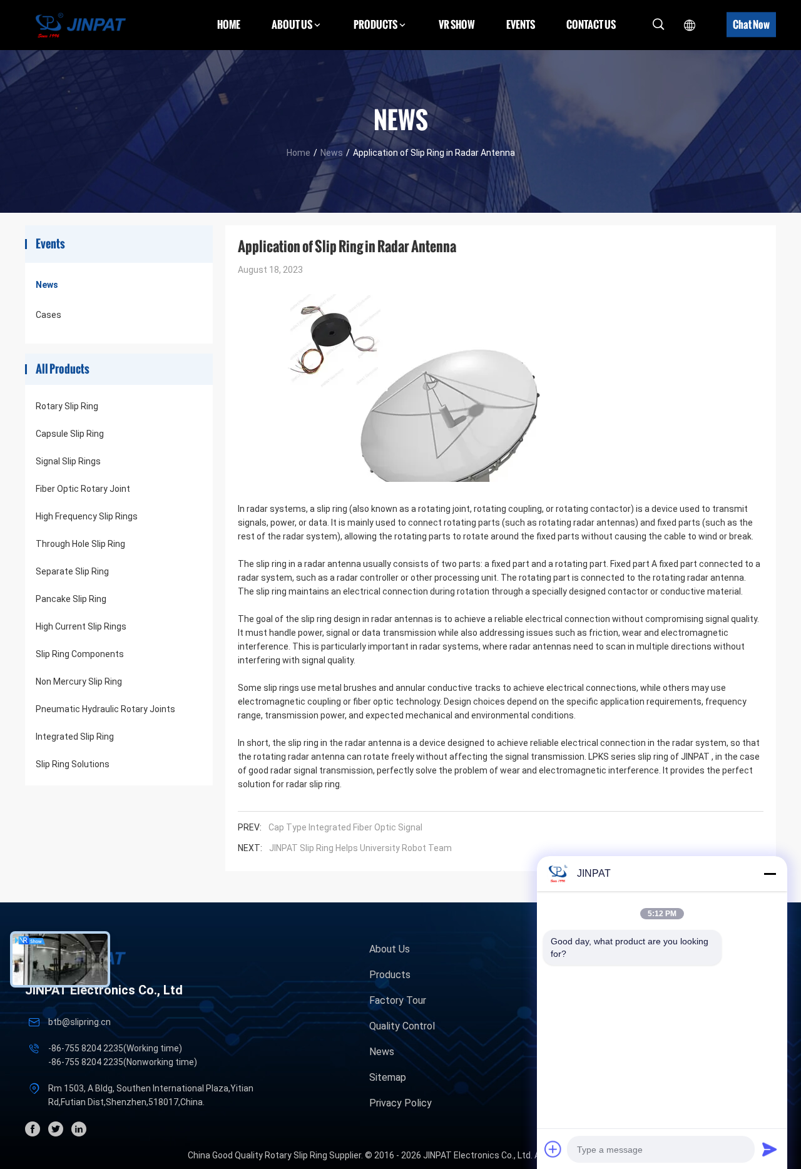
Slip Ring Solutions (73, 764)
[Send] (770, 1149)
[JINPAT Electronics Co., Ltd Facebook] (32, 1128)
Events (520, 24)
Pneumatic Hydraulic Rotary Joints (105, 709)
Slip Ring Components (80, 654)
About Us (389, 949)
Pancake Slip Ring (71, 599)
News (331, 153)
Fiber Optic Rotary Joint (83, 489)
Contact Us (591, 24)
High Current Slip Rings (81, 626)
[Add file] (553, 1149)
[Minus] (769, 873)
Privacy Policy (400, 1103)
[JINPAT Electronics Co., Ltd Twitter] (55, 1128)
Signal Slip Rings (68, 461)
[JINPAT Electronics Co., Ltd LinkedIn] (78, 1128)
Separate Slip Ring (72, 571)
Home (228, 24)
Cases (48, 315)
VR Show (457, 24)
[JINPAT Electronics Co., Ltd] (80, 24)
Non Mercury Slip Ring (79, 681)
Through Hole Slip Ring (80, 544)
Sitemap (387, 1077)
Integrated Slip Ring (75, 737)
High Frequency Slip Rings (87, 516)
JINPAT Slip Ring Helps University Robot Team (360, 848)
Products (390, 975)
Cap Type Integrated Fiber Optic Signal (345, 827)
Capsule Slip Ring (70, 434)
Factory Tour (397, 1000)
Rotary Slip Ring (67, 406)
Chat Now (751, 24)
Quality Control (402, 1026)
